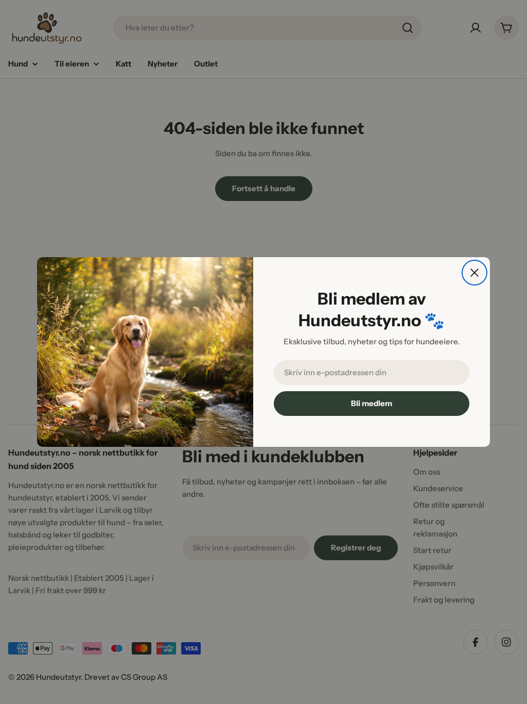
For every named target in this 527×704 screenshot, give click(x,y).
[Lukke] (474, 272)
